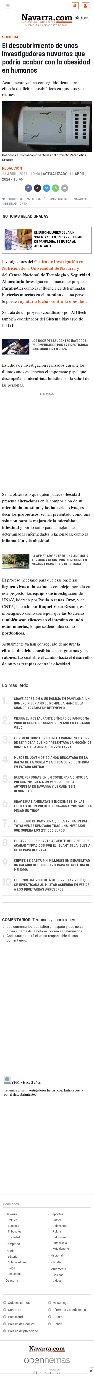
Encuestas (14, 1273)
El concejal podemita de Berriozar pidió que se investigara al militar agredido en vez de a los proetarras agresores (51, 885)
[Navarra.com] (46, 18)
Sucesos (13, 1225)
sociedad (16, 199)
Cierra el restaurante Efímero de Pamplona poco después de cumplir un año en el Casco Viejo (52, 723)
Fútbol (57, 1220)
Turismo (58, 1317)
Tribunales (14, 1231)
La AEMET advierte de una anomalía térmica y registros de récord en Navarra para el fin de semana (60, 560)
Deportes (56, 1214)
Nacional (56, 1255)
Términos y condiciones (53, 919)
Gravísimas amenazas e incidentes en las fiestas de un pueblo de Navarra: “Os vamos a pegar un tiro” (53, 806)
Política (12, 1220)
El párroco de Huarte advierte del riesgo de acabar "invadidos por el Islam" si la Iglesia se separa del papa (52, 845)
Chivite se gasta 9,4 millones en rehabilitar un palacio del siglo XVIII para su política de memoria (52, 865)
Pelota (57, 1231)
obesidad (10, 203)
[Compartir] (28, 187)
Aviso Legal (61, 1303)
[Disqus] (46, 1009)
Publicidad (15, 1317)
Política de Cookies (21, 1324)
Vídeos (57, 1280)
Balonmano (60, 1237)
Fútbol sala (60, 1243)
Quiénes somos (19, 1303)
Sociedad (14, 1237)
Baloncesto (60, 1225)
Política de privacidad (23, 1331)
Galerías (58, 1275)
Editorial (13, 1256)
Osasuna (11, 1281)
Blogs (11, 1268)
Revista (55, 1262)
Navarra (11, 1214)
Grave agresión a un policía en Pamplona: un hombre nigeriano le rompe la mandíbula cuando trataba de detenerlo (52, 703)
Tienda (58, 1324)
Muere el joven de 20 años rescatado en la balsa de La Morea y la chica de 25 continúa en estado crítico (51, 762)
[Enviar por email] (64, 187)
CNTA (23, 203)
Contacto (14, 1310)
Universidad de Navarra (68, 199)
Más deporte (61, 1248)
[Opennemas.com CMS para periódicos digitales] (47, 1365)
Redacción (12, 168)
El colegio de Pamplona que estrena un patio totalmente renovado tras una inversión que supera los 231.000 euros (52, 826)
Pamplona (12, 1244)
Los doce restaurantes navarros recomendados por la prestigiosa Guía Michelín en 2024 (60, 345)
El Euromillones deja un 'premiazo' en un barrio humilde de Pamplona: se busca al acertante (60, 239)
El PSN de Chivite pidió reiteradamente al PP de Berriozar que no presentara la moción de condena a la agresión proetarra (52, 742)
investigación (36, 199)
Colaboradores (17, 1262)
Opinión (10, 1251)
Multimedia (58, 1269)
